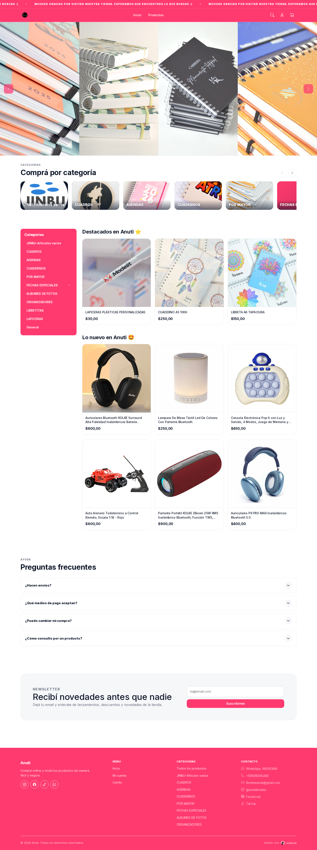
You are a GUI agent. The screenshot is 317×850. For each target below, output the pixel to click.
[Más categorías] (292, 154)
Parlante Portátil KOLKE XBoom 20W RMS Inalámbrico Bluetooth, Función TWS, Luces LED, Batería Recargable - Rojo (188, 497)
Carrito (117, 764)
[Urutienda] (289, 824)
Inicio (137, 15)
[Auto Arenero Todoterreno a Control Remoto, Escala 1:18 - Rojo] (116, 455)
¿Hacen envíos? (38, 567)
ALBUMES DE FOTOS (42, 275)
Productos (156, 15)
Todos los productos (191, 750)
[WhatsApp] (54, 766)
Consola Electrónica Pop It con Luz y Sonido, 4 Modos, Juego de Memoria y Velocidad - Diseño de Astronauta (259, 402)
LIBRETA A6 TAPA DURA (248, 294)
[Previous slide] (8, 79)
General (33, 309)
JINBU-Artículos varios (44, 225)
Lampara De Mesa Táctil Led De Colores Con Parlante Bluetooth (188, 402)
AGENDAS (34, 241)
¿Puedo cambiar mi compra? (48, 602)
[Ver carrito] (292, 15)
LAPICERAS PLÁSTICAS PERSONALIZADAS (115, 294)
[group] (44, 177)
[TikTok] (44, 766)
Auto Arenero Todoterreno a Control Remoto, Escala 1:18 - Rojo (111, 497)
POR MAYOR (35, 258)
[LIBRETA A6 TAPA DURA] (262, 254)
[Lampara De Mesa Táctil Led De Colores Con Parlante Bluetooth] (189, 360)
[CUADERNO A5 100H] (189, 254)
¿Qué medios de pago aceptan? (51, 585)
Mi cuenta (119, 757)
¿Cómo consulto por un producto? (53, 620)
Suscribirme (235, 685)
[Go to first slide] (308, 79)
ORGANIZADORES (40, 283)
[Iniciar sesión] (282, 15)
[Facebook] (34, 766)
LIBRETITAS (35, 292)
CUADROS (34, 233)
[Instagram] (24, 766)
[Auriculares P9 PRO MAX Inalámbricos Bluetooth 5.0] (262, 455)
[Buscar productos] (272, 15)
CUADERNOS (36, 250)
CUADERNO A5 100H (172, 294)
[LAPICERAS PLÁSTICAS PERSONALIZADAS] (116, 254)
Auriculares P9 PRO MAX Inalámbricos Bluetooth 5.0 (259, 497)
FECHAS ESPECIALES (191, 792)
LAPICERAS (35, 300)
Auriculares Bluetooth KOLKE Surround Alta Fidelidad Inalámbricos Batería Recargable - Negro (113, 402)
